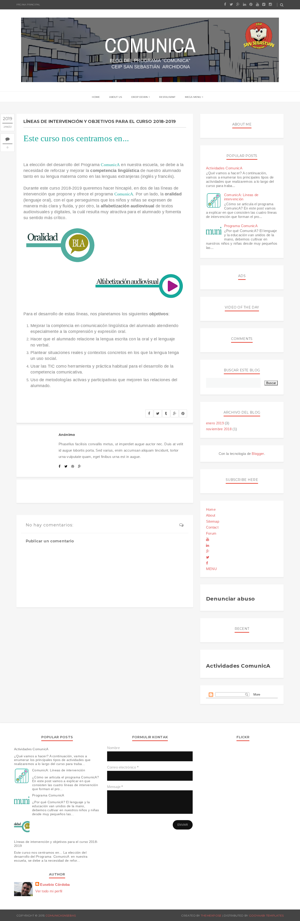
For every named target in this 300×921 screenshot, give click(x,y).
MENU (211, 569)
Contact (212, 527)
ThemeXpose (211, 915)
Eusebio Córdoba (55, 885)
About (210, 515)
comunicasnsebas (60, 915)
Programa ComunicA (241, 226)
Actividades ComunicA (224, 168)
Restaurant (167, 97)
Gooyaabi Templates (266, 915)
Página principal (28, 4)
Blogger (258, 454)
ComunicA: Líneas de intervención (241, 197)
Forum (211, 533)
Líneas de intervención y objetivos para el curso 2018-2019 (56, 844)
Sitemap (212, 521)
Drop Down (139, 97)
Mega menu (193, 97)
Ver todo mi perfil (48, 891)
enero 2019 (215, 423)
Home (96, 97)
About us (115, 97)
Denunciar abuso (230, 599)
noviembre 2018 (219, 429)
